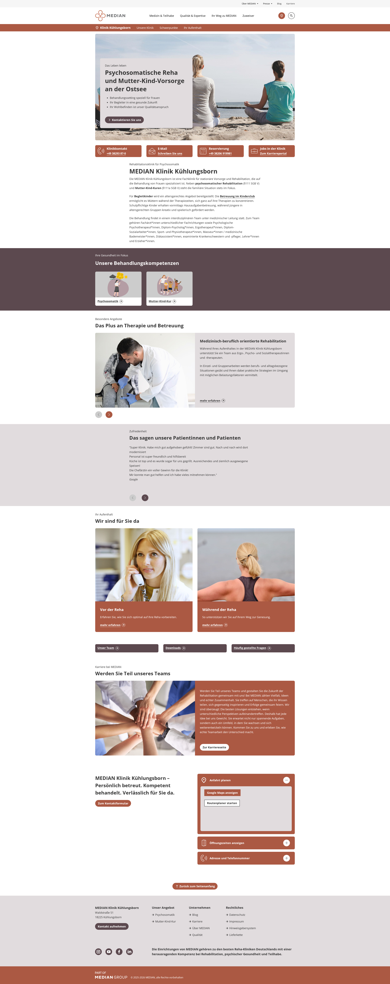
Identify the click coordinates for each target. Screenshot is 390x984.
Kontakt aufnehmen (112, 926)
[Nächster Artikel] (109, 414)
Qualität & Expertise (193, 16)
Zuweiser (248, 16)
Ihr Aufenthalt (192, 28)
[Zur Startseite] (110, 15)
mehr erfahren (210, 400)
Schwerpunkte (169, 28)
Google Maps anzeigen (222, 793)
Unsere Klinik (145, 28)
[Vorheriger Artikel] (98, 414)
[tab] (195, 469)
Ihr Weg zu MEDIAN (224, 16)
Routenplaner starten (222, 803)
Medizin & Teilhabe (161, 16)
